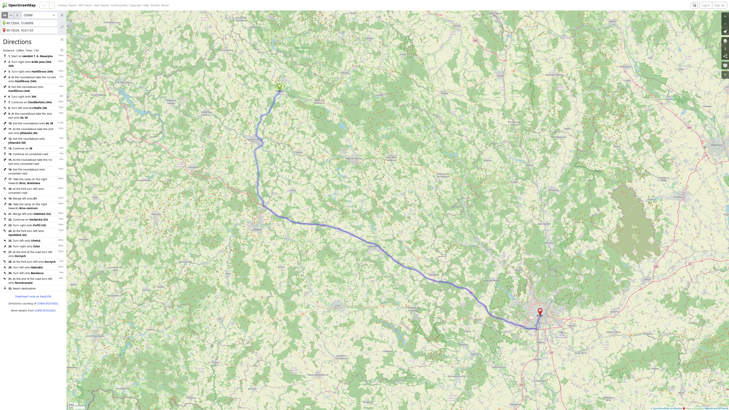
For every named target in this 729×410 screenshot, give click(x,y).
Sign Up (720, 5)
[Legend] (725, 48)
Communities (119, 5)
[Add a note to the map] (725, 65)
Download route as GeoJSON (33, 296)
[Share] (725, 56)
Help (146, 5)
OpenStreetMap (22, 5)
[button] (279, 87)
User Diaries (101, 5)
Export (73, 5)
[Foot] (17, 15)
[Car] (5, 15)
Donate (155, 5)
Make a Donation (695, 408)
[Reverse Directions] (62, 27)
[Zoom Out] (725, 24)
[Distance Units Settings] (62, 50)
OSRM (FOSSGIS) (47, 303)
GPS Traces (85, 5)
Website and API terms (716, 408)
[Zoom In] (725, 16)
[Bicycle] (11, 15)
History (62, 5)
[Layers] (725, 41)
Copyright (135, 5)
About (165, 5)
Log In (706, 5)
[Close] (62, 15)
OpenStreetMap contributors (667, 408)
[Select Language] (694, 5)
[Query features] (725, 75)
